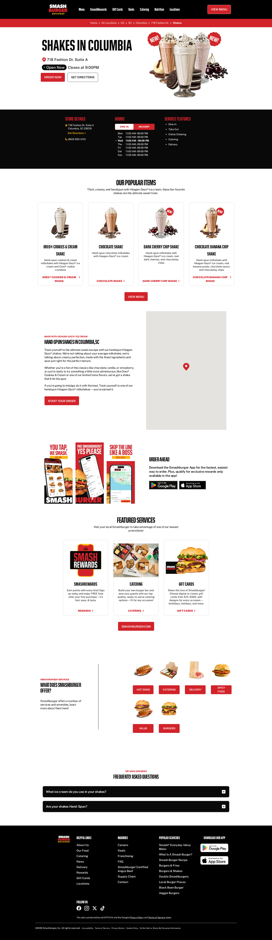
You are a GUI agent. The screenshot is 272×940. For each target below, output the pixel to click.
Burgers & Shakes (170, 871)
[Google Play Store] (163, 485)
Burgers (169, 728)
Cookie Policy (132, 928)
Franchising (125, 856)
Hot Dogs (143, 689)
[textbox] (136, 190)
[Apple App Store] (192, 485)
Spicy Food (221, 689)
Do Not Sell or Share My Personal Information (160, 928)
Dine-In (124, 126)
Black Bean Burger (171, 887)
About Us (82, 845)
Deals (131, 9)
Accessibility (87, 928)
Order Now (52, 77)
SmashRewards (98, 9)
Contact (123, 882)
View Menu (219, 9)
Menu (82, 9)
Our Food (82, 850)
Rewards (82, 872)
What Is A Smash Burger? (175, 854)
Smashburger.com (136, 626)
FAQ (120, 861)
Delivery (144, 126)
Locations (175, 9)
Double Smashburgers (174, 876)
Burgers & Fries (169, 865)
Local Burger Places (172, 882)
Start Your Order (62, 401)
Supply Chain (127, 876)
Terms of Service (156, 917)
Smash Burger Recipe (173, 860)
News (80, 861)
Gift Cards (117, 9)
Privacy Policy (137, 917)
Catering (144, 9)
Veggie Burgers (169, 893)
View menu (136, 296)
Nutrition (159, 9)
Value (143, 728)
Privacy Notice (118, 928)
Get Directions (82, 77)
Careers (123, 845)
